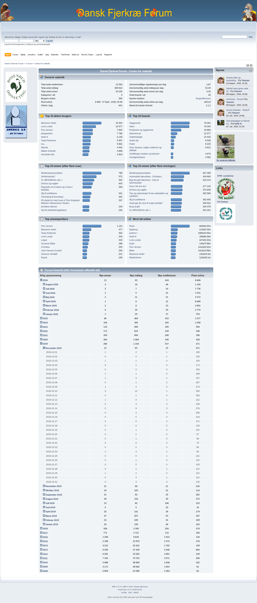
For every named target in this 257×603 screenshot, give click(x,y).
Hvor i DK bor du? (137, 186)
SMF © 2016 (128, 587)
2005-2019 (137, 590)
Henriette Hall (47, 154)
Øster (131, 250)
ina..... (44, 144)
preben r (133, 233)
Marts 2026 (51, 305)
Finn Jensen (47, 130)
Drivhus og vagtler (49, 183)
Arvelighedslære (137, 157)
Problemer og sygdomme (141, 130)
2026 (45, 280)
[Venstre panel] (248, 66)
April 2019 (51, 511)
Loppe (44, 240)
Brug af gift (134, 206)
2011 (45, 558)
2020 (45, 339)
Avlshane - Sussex (235, 99)
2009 (45, 567)
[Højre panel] (251, 66)
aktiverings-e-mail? (73, 37)
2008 (45, 571)
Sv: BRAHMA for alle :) (51, 180)
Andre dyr (134, 140)
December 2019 (54, 348)
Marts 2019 (51, 516)
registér (41, 37)
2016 (45, 537)
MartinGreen (135, 257)
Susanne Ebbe (48, 243)
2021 (45, 335)
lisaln (131, 243)
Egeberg (133, 229)
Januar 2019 (52, 524)
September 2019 (54, 495)
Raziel (44, 257)
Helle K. (238, 123)
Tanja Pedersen (48, 140)
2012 (45, 554)
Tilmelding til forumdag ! (52, 197)
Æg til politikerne (49, 193)
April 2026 (51, 301)
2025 (45, 318)
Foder (132, 144)
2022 (45, 331)
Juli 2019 (50, 503)
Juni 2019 (50, 507)
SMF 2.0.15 (116, 587)
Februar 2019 (52, 520)
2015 (45, 541)
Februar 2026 (52, 310)
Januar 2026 (52, 314)
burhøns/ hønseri (49, 206)
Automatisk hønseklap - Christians (145, 176)
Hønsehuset (135, 133)
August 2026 (52, 284)
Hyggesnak (134, 123)
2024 (45, 322)
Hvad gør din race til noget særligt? (146, 203)
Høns (131, 126)
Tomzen (245, 80)
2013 (45, 550)
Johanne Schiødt (49, 254)
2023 (45, 327)
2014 (45, 545)
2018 (45, 528)
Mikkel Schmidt (48, 151)
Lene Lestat (46, 126)
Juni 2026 (50, 293)
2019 (45, 344)
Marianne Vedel (48, 123)
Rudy (131, 226)
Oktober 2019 (52, 490)
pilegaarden (47, 133)
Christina (45, 247)
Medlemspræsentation (51, 173)
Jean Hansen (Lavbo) (51, 250)
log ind (31, 37)
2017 (45, 533)
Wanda (44, 147)
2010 (45, 562)
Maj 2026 (50, 297)
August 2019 (52, 499)
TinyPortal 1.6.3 (124, 590)
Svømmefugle (135, 137)
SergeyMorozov (203, 98)
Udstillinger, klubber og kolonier (144, 154)
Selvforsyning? (48, 176)
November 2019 (54, 486)
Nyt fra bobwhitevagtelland (53, 210)
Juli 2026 (50, 289)
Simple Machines (141, 587)
